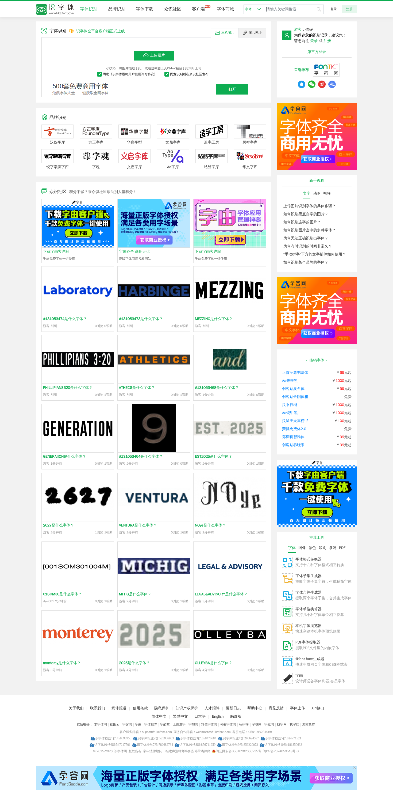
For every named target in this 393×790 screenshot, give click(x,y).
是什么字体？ (65, 319)
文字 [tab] (306, 193)
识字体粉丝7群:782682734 (155, 744)
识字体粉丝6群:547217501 (112, 744)
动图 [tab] (317, 193)
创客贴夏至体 (293, 388)
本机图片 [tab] (227, 33)
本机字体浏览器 (308, 625)
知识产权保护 (187, 708)
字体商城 (225, 9)
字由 (299, 675)
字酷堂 (165, 724)
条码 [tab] (332, 548)
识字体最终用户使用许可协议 (133, 74)
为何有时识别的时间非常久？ (307, 246)
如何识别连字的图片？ (302, 222)
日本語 (200, 716)
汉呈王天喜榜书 (295, 421)
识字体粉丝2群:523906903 (156, 738)
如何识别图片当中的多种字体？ (309, 230)
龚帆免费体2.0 (294, 429)
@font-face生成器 (309, 659)
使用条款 (140, 708)
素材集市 (308, 724)
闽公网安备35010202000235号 (238, 751)
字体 (248, 9)
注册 (349, 9)
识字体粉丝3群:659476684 (198, 738)
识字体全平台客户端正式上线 (100, 31)
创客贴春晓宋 (293, 445)
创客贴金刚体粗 (295, 396)
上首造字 (179, 724)
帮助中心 (254, 708)
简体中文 (159, 716)
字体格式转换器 (308, 559)
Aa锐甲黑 (290, 413)
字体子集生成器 (308, 576)
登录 (333, 9)
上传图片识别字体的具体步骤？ (309, 206)
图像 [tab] (302, 548)
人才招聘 (212, 708)
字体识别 (88, 9)
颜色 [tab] (312, 548)
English (218, 716)
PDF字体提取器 (308, 642)
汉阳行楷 (289, 404)
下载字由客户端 (56, 251)
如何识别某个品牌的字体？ (305, 262)
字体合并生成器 (308, 592)
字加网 (193, 724)
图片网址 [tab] (255, 33)
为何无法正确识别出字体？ (305, 238)
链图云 (115, 724)
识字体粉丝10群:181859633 (283, 744)
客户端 (198, 9)
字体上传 (297, 708)
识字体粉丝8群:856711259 (197, 744)
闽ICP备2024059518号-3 (281, 751)
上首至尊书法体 (295, 372)
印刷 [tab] (322, 548)
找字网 (282, 724)
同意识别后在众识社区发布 (189, 74)
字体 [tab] (292, 548)
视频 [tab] (327, 193)
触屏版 (235, 716)
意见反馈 (276, 708)
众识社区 (172, 9)
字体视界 (150, 724)
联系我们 (97, 708)
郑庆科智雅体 (293, 437)
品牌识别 (116, 9)
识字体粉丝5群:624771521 (283, 738)
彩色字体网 (209, 724)
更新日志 (233, 708)
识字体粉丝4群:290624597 (241, 738)
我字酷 (294, 724)
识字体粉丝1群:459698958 (113, 738)
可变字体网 (228, 724)
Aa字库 (244, 724)
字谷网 (256, 724)
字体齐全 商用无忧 (134, 251)
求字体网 (100, 724)
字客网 (127, 724)
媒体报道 (118, 708)
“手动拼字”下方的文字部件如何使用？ (314, 254)
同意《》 (130, 74)
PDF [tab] (342, 548)
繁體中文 (180, 716)
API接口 (317, 708)
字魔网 (269, 724)
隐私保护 (161, 708)
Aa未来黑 (290, 380)
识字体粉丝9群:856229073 (240, 744)
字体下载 (144, 9)
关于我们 (76, 708)
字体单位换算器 (308, 609)
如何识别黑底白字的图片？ (305, 214)
